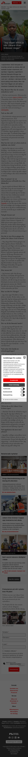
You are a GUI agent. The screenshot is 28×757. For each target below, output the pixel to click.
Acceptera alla (14, 380)
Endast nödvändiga (14, 385)
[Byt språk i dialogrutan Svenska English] (24, 357)
